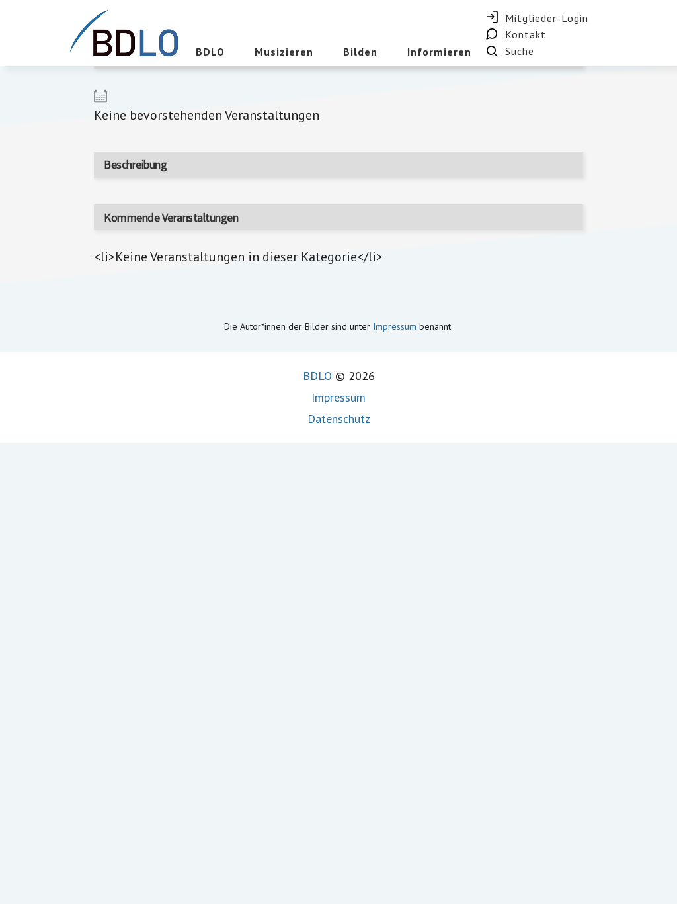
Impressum (395, 326)
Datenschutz (338, 418)
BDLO (317, 375)
